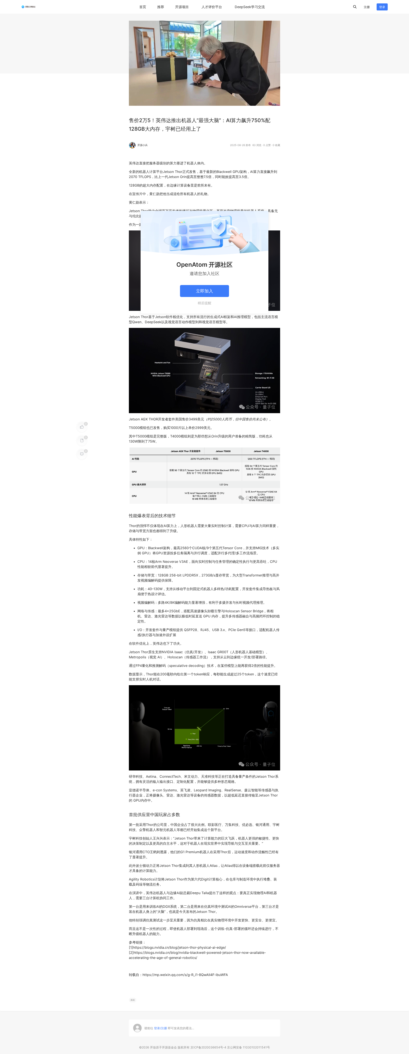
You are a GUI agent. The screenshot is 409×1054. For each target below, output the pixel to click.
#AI (133, 1000)
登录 (382, 7)
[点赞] (82, 427)
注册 (367, 7)
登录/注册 (160, 1028)
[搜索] (355, 7)
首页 (142, 7)
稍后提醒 (204, 303)
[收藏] (82, 440)
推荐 (160, 7)
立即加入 (204, 291)
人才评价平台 (212, 7)
